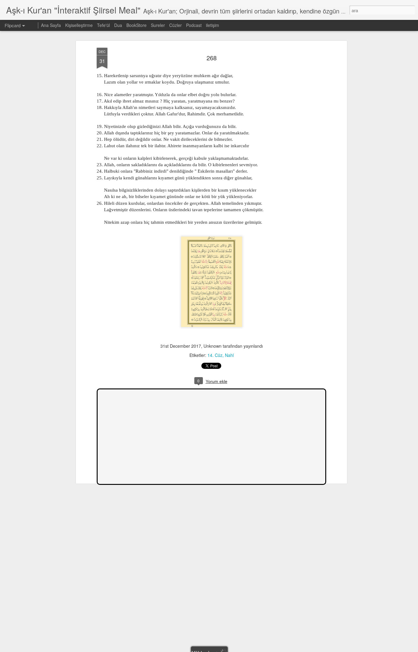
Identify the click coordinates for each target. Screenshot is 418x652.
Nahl (229, 355)
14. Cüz (214, 355)
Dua (118, 25)
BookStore (136, 25)
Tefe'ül (103, 25)
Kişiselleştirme (79, 25)
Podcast (194, 25)
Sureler (158, 25)
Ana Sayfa (51, 25)
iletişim (212, 25)
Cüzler (175, 25)
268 (212, 57)
